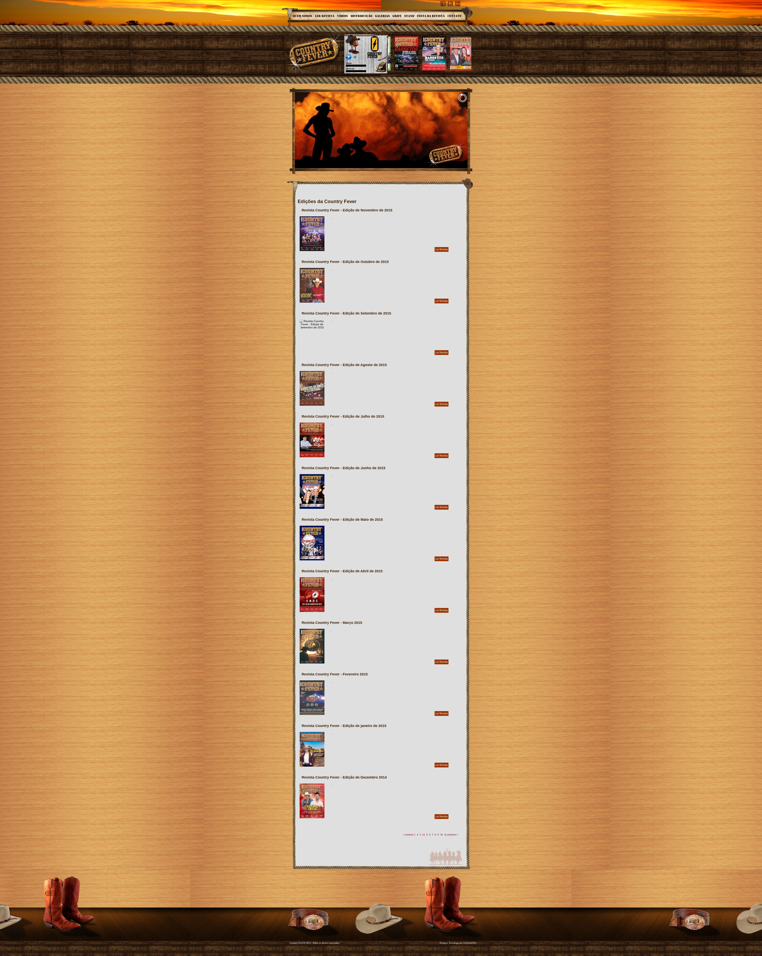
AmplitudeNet (469, 943)
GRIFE (397, 16)
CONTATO (454, 16)
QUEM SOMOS (302, 16)
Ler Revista (441, 249)
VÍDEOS (342, 16)
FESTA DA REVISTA (431, 16)
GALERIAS (382, 16)
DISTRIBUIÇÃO (361, 16)
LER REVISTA (324, 16)
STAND (409, 16)
